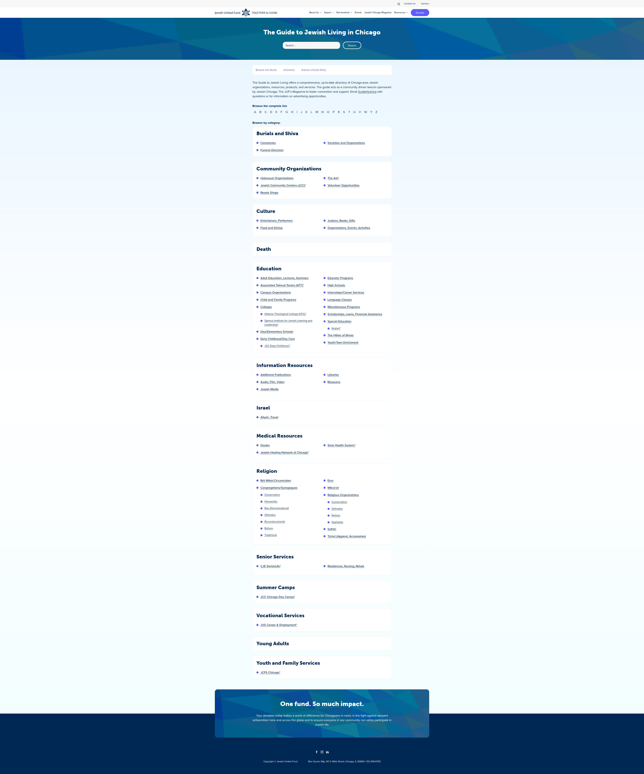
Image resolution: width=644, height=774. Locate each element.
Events (358, 12)
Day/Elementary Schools (276, 331)
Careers (425, 3)
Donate (420, 12)
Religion (266, 471)
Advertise (289, 70)
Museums (334, 382)
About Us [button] (314, 12)
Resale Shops (269, 192)
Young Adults (272, 644)
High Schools (336, 285)
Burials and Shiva (277, 133)
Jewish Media (269, 389)
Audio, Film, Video (272, 382)
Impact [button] (327, 12)
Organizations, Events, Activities (349, 228)
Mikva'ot (333, 488)
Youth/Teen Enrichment (343, 342)
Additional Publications (275, 375)
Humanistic (271, 501)
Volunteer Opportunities (343, 185)
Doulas (265, 445)
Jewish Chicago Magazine (378, 12)
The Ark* (333, 178)
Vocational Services (280, 615)
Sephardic (337, 522)
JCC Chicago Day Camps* (277, 597)
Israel (263, 408)
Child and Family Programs (278, 300)
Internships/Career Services (346, 292)
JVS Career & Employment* (278, 625)
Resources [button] (400, 12)
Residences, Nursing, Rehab (346, 566)
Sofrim (332, 529)
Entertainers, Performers (276, 220)
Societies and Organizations (346, 143)
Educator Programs (340, 278)
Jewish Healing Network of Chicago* (284, 452)
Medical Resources (279, 436)
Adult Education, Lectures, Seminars (284, 278)
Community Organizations (288, 169)
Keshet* (336, 328)
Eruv (330, 480)
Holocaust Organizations (276, 178)
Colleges (266, 307)
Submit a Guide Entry (313, 70)
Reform (268, 528)
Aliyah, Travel (269, 417)
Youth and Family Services (288, 663)
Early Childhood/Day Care (277, 339)
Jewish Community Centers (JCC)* (283, 185)
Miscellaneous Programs (344, 307)
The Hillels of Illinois (341, 335)
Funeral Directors (271, 150)
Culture (265, 211)
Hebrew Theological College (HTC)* (285, 314)
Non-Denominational (276, 508)
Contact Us (410, 3)
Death (263, 249)
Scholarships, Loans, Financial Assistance (355, 314)
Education (268, 269)
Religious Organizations (343, 495)
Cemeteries (268, 143)
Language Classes (340, 300)
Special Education (339, 321)
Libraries (333, 375)
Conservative (272, 494)
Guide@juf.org (367, 91)
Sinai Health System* (342, 445)
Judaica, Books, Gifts (341, 220)
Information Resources (284, 365)
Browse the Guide (266, 70)
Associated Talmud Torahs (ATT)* (282, 285)
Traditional (270, 535)
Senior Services (275, 557)
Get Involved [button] (342, 12)
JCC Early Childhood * (277, 346)
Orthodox (270, 515)
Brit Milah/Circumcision (275, 480)
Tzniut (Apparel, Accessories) (347, 536)
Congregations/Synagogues (278, 488)
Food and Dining (271, 228)
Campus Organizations (275, 292)
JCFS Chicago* (270, 672)
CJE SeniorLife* (270, 566)
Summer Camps (275, 587)
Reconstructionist (274, 521)
